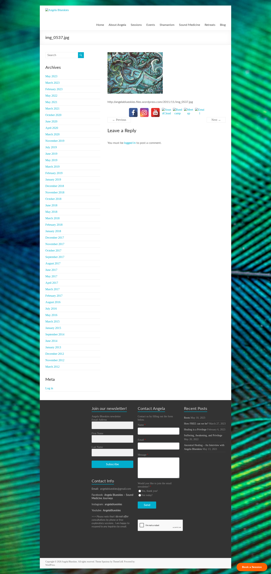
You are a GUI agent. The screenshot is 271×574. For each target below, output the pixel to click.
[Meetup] (188, 112)
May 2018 (51, 211)
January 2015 (53, 328)
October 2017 (53, 250)
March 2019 (52, 166)
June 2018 (51, 205)
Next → (216, 119)
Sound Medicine (189, 24)
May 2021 (51, 102)
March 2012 (52, 366)
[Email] (199, 112)
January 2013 (53, 347)
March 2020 (52, 134)
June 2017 (51, 269)
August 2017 (52, 263)
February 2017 (53, 295)
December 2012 (54, 353)
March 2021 (52, 108)
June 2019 (51, 153)
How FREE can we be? (196, 423)
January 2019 (53, 179)
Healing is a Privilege (195, 429)
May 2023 (51, 76)
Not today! (147, 495)
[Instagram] (144, 112)
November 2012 (54, 360)
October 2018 (53, 198)
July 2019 (51, 147)
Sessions (136, 24)
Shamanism (167, 24)
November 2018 (54, 192)
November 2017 (54, 244)
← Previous (119, 119)
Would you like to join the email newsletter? (155, 485)
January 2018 (53, 231)
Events (150, 24)
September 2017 (54, 257)
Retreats (210, 24)
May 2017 (51, 276)
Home (100, 24)
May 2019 (51, 160)
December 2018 (54, 186)
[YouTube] (155, 112)
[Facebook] (133, 112)
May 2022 (51, 95)
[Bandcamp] (177, 112)
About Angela (117, 24)
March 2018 (52, 218)
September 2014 (54, 334)
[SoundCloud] (166, 112)
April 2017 (51, 282)
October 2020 (53, 115)
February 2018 (53, 224)
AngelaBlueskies (112, 510)
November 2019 (54, 140)
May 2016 (51, 315)
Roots (187, 417)
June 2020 (51, 121)
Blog (223, 24)
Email (142, 439)
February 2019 (53, 173)
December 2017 (54, 237)
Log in (49, 388)
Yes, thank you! (149, 491)
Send (147, 505)
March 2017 (52, 289)
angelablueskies (113, 504)
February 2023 (53, 89)
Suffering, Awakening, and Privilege (203, 435)
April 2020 (51, 127)
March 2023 (52, 82)
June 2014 (51, 340)
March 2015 (52, 321)
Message (143, 454)
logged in (130, 142)
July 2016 (51, 308)
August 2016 (52, 302)
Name (142, 425)
